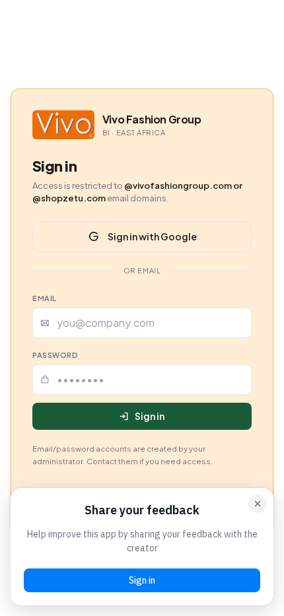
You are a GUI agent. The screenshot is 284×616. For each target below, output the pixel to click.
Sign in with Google (152, 236)
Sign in (149, 416)
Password (55, 355)
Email (44, 298)
